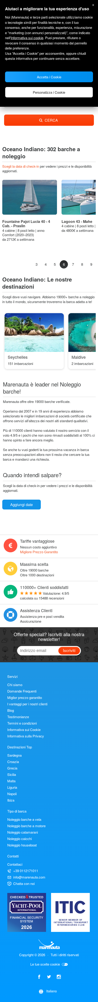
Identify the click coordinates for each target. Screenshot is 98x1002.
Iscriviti (69, 650)
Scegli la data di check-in (21, 166)
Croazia (13, 761)
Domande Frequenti (21, 691)
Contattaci (14, 864)
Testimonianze (18, 716)
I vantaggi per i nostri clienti (27, 703)
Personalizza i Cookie (49, 92)
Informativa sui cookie (27, 37)
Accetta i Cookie (49, 76)
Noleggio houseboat (22, 845)
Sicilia (11, 774)
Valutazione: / (44, 595)
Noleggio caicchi (19, 838)
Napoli (12, 793)
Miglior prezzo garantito (24, 697)
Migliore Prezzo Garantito (39, 551)
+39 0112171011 (25, 870)
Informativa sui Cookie (24, 729)
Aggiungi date (21, 504)
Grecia (12, 768)
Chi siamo (14, 684)
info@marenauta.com (29, 877)
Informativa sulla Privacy (25, 736)
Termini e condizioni (22, 723)
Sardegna (14, 755)
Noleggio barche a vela (24, 819)
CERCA (51, 120)
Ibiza (10, 800)
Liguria (12, 787)
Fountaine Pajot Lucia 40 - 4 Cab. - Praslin (26, 224)
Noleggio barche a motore (26, 825)
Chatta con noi (24, 883)
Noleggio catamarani (22, 832)
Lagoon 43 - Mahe (77, 221)
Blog (10, 710)
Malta (11, 780)
